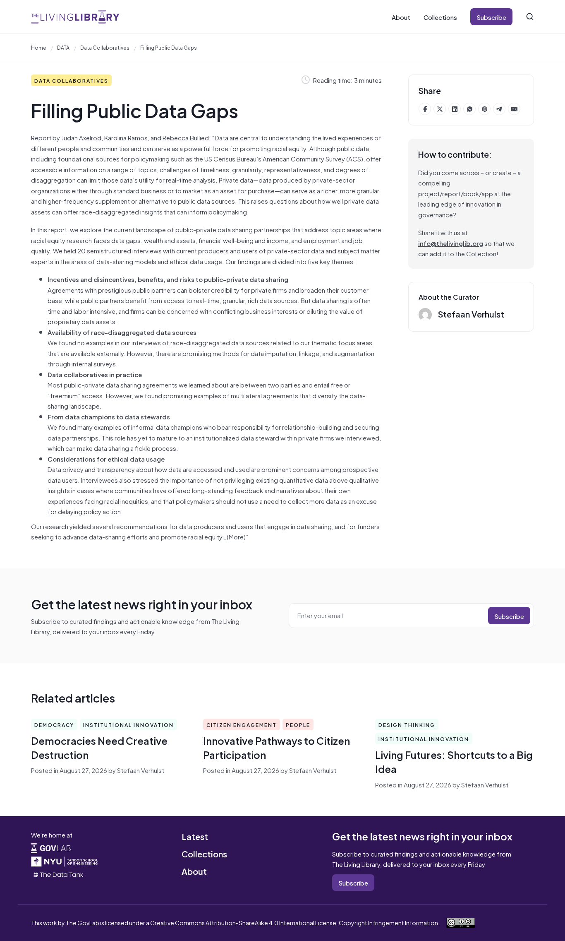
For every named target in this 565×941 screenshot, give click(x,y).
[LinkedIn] (454, 109)
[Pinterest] (484, 109)
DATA (63, 47)
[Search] (530, 16)
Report (41, 137)
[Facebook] (425, 109)
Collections (440, 17)
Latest (195, 836)
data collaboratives (104, 47)
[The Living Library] (75, 17)
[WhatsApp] (469, 109)
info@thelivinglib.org (450, 243)
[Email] (514, 109)
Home (38, 47)
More (236, 536)
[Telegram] (499, 109)
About (401, 17)
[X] (439, 109)
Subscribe (491, 17)
